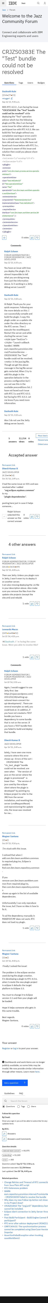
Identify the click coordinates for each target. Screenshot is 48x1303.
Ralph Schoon (11, 251)
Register (6, 1048)
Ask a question (11, 1083)
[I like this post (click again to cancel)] (32, 237)
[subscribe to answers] (4, 1133)
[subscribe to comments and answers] (4, 1139)
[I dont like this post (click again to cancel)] (37, 237)
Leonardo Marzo (10, 629)
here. (37, 1071)
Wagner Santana (10, 836)
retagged (6, 98)
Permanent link (8, 465)
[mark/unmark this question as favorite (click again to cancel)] (4, 237)
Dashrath (9, 641)
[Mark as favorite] (4, 237)
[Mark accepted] (4, 516)
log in (15, 1048)
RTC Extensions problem (16, 1188)
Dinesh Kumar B (10, 468)
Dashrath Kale (9, 91)
